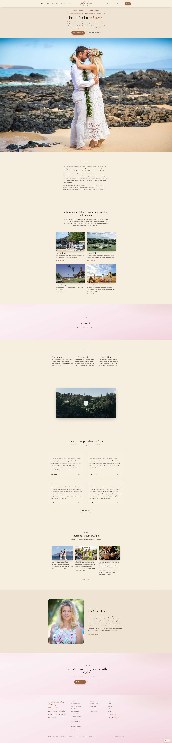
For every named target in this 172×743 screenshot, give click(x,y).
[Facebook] (112, 718)
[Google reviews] (119, 718)
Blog (113, 3)
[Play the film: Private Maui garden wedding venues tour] (86, 403)
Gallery (63, 3)
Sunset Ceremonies (75, 721)
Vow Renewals (74, 724)
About (108, 3)
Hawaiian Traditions (94, 703)
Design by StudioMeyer (119, 736)
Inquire (128, 3)
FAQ (118, 3)
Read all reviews (86, 510)
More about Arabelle (93, 634)
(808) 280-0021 (113, 714)
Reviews (69, 3)
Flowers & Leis (93, 706)
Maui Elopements (75, 729)
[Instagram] (109, 718)
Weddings (55, 3)
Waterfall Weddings (75, 718)
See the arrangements (93, 32)
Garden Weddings (75, 711)
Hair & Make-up (93, 708)
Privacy (90, 736)
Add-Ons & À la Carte (76, 706)
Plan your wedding (78, 32)
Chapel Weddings (75, 713)
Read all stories (86, 579)
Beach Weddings (75, 708)
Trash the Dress (93, 711)
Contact (109, 711)
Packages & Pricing (75, 703)
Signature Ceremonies (76, 716)
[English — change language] (42, 3)
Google (80, 474)
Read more (72, 470)
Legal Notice (85, 736)
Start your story (80, 681)
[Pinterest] (115, 718)
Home (48, 3)
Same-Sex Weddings (76, 726)
